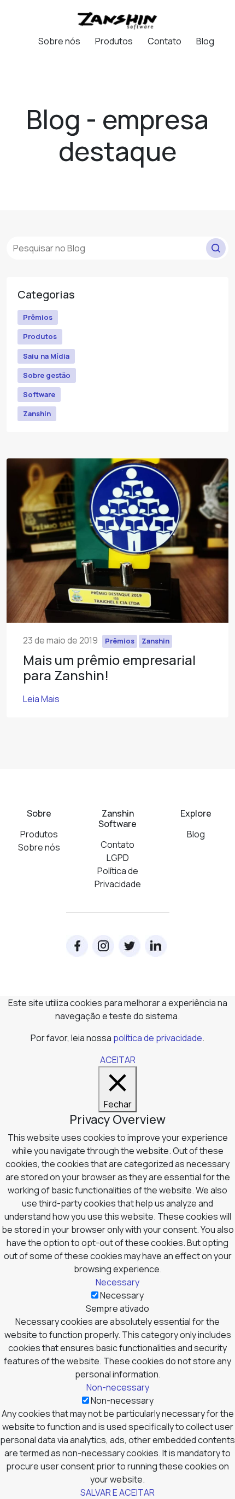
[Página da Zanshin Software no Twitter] (129, 946)
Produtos (114, 41)
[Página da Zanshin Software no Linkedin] (156, 946)
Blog (205, 41)
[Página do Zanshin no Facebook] (77, 946)
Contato (164, 41)
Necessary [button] (117, 1282)
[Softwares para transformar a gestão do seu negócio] (117, 20)
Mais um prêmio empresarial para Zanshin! (109, 668)
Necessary (122, 1295)
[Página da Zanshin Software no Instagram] (103, 946)
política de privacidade (157, 1038)
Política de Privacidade (118, 877)
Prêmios (37, 317)
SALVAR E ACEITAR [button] (117, 1492)
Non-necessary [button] (117, 1387)
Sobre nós (59, 41)
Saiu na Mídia (46, 356)
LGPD (118, 858)
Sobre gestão (46, 375)
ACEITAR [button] (118, 1060)
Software (39, 394)
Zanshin (37, 413)
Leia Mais (41, 699)
